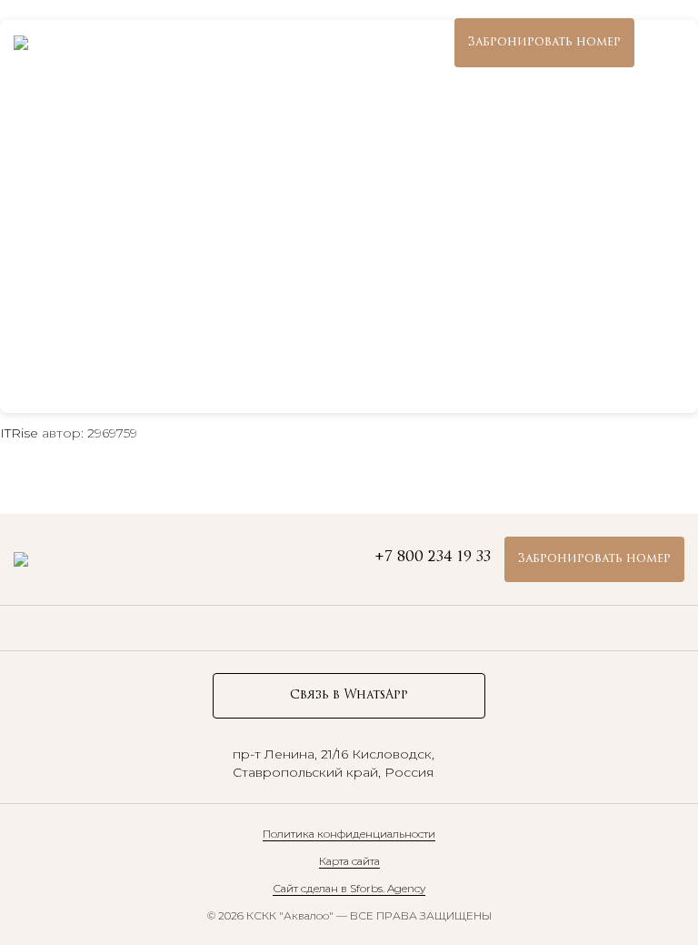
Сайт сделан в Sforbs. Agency (349, 888)
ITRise (19, 433)
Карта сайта (349, 861)
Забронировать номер (544, 42)
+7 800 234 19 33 (382, 42)
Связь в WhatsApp (349, 695)
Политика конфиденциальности (349, 833)
